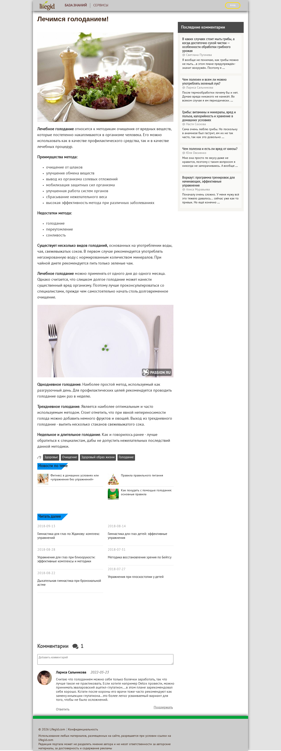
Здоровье (51, 457)
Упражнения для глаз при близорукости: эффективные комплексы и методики (66, 559)
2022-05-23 (99, 672)
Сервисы (100, 5)
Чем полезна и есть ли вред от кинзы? (210, 149)
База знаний (76, 5)
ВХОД (232, 5)
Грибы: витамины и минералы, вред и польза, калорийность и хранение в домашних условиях (209, 116)
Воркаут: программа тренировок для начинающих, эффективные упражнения (208, 181)
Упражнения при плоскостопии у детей (136, 577)
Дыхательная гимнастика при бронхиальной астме (69, 582)
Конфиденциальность (83, 729)
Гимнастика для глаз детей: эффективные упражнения (137, 536)
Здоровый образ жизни (98, 457)
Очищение (69, 457)
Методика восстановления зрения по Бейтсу (139, 557)
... (223, 68)
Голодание (126, 457)
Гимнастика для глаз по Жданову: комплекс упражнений (68, 536)
